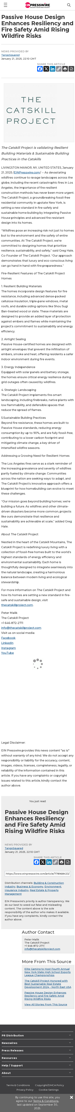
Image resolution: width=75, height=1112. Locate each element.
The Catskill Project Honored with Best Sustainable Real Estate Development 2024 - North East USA (47, 984)
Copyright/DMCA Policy (49, 1085)
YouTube (7, 653)
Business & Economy (30, 886)
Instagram (8, 648)
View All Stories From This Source (45, 1004)
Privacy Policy (25, 1089)
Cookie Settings (48, 1089)
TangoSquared (10, 55)
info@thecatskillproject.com (21, 628)
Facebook (8, 638)
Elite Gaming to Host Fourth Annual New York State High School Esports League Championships (47, 972)
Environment (52, 886)
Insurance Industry (17, 890)
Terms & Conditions (18, 1085)
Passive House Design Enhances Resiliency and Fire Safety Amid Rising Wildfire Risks (45, 996)
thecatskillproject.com (17, 605)
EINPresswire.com (27, 172)
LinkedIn (7, 643)
